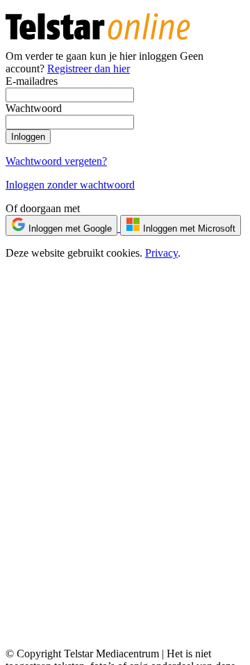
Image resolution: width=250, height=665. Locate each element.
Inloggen (28, 136)
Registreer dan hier (88, 68)
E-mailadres (32, 81)
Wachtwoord (34, 108)
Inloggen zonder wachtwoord (70, 185)
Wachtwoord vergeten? (56, 161)
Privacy (161, 253)
